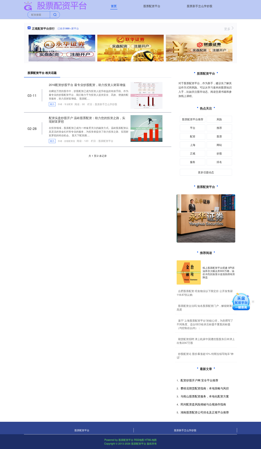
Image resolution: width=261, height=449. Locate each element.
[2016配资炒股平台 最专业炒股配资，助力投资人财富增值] (146, 95)
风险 (219, 119)
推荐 (219, 128)
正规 (192, 153)
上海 (192, 145)
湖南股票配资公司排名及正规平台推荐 (205, 412)
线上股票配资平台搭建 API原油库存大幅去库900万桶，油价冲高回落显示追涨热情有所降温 (219, 272)
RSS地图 (139, 440)
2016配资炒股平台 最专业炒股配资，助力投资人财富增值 (87, 84)
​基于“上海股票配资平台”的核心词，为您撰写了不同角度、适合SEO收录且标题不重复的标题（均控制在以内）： (205, 324)
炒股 (219, 153)
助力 (52, 104)
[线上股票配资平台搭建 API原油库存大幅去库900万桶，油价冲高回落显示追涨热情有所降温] (189, 272)
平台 (192, 128)
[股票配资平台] (55, 5)
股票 (219, 136)
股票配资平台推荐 (192, 119)
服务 (192, 162)
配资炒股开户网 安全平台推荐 (199, 380)
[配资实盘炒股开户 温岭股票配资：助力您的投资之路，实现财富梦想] (146, 128)
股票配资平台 (151, 6)
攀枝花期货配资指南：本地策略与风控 (205, 388)
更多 (227, 28)
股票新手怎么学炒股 (199, 6)
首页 (114, 6)
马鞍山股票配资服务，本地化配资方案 (205, 396)
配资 (192, 136)
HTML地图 (151, 440)
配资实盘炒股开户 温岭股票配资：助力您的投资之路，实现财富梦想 (87, 119)
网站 (219, 145)
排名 (219, 162)
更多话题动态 (206, 172)
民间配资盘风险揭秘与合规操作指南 (203, 404)
